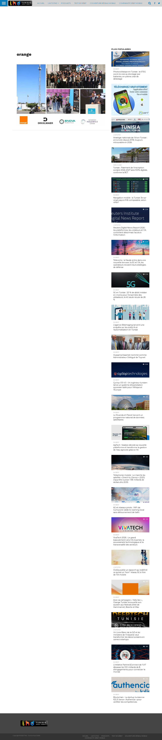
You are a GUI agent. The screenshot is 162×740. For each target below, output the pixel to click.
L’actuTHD (52, 3)
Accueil (40, 3)
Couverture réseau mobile (103, 3)
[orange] (61, 125)
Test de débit (80, 3)
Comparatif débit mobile (130, 3)
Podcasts (66, 3)
